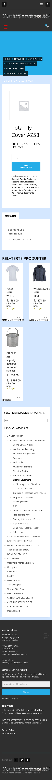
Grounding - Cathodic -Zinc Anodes (29, 493)
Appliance (17, 458)
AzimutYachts (30, 190)
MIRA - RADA (13, 580)
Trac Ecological (14, 584)
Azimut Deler (17, 184)
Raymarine (12, 571)
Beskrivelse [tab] (10, 216)
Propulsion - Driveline (23, 497)
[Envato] (27, 760)
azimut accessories (28, 181)
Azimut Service (30, 184)
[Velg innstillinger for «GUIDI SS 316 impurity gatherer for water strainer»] (18, 397)
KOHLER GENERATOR (17, 606)
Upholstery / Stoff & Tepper (26, 527)
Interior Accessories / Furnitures (28, 510)
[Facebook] (4, 4)
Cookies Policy (8, 733)
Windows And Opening (23, 449)
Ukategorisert (13, 610)
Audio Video (18, 462)
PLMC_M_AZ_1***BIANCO (12, 304)
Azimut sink (17, 187)
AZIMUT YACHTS (15, 436)
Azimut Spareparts (30, 187)
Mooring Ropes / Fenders (28, 484)
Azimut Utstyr (17, 190)
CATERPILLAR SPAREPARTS (20, 597)
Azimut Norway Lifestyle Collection (23, 536)
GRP (15, 506)
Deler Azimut (17, 193)
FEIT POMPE (13, 558)
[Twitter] (21, 760)
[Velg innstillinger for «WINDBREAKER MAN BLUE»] (45, 317)
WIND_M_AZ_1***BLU (39, 304)
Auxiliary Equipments (22, 466)
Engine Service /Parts (23, 444)
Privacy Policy (8, 730)
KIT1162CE (11, 376)
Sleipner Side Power (16, 589)
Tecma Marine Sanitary (18, 549)
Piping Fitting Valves (22, 514)
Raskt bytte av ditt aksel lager (31, 710)
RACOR (10, 576)
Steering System (20, 501)
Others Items (19, 532)
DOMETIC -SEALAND (17, 554)
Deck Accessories (24, 488)
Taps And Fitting (20, 523)
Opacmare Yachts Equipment (20, 562)
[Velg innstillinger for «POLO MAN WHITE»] (18, 317)
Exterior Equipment (28, 179)
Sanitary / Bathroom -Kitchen (26, 519)
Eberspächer (13, 567)
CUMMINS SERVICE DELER (19, 602)
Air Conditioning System (24, 453)
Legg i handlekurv (26, 166)
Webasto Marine (15, 593)
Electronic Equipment (23, 475)
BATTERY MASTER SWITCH (20, 541)
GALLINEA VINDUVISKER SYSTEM (23, 545)
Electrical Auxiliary (21, 471)
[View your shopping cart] (47, 27)
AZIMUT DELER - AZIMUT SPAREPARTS (29, 440)
